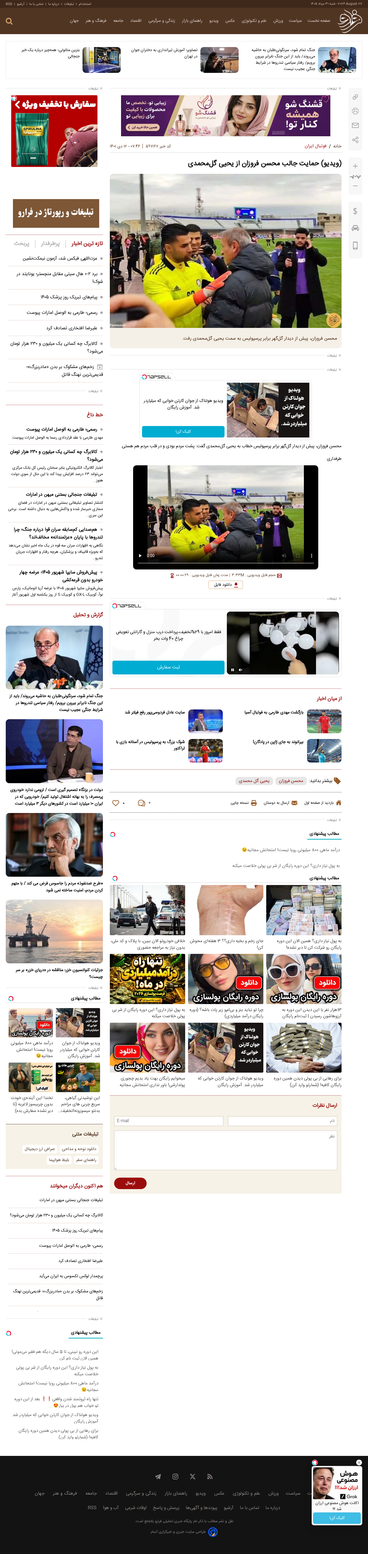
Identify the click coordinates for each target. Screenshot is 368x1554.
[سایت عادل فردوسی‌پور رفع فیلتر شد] (205, 721)
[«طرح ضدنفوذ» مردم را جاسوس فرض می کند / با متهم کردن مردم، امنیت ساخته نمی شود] (54, 845)
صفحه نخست (319, 20)
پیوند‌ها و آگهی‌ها (201, 1508)
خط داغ (95, 415)
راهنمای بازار (193, 20)
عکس (230, 20)
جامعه (118, 20)
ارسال (130, 1183)
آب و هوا (111, 1508)
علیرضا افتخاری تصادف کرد (71, 328)
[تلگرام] (158, 1476)
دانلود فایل (223, 584)
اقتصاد (136, 20)
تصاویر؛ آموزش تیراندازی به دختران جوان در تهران (164, 53)
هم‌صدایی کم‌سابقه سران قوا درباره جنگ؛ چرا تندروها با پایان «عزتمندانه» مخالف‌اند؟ (58, 533)
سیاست (295, 20)
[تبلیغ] (226, 115)
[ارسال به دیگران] (355, 125)
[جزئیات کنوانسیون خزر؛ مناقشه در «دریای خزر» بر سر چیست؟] (54, 931)
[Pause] (232, 669)
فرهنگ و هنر (97, 20)
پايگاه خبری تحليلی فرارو (173, 1521)
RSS (9, 4)
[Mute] (240, 669)
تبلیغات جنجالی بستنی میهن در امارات (61, 495)
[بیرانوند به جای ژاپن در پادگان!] (324, 751)
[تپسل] (144, 377)
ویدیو (214, 20)
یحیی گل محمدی (254, 781)
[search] (9, 21)
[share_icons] (355, 140)
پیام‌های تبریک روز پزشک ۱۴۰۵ (69, 297)
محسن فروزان (291, 781)
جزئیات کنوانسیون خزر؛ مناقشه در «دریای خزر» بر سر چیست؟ (59, 974)
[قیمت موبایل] (355, 247)
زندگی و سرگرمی (162, 20)
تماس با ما (36, 4)
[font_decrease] (355, 186)
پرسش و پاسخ (166, 1508)
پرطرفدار (50, 244)
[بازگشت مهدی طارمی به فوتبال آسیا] (324, 721)
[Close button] (359, 1462)
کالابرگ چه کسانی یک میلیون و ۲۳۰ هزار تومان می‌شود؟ (56, 456)
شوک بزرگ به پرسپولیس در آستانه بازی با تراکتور (150, 745)
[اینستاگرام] (175, 1476)
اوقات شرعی (136, 1508)
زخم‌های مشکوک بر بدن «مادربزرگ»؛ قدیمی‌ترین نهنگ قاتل (64, 371)
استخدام (85, 4)
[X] (192, 1476)
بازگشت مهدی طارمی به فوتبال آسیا (274, 712)
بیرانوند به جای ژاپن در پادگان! (278, 742)
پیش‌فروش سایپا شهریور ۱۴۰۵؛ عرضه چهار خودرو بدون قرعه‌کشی (61, 576)
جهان (75, 20)
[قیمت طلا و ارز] (355, 212)
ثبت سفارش (168, 667)
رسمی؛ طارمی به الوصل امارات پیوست (62, 313)
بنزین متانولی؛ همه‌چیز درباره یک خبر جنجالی (51, 53)
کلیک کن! (183, 431)
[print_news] (355, 111)
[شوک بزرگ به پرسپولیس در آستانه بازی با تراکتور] (205, 751)
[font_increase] (355, 166)
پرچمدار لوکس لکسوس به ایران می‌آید (71, 1276)
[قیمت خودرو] (355, 229)
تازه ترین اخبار (87, 244)
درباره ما (53, 4)
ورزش (278, 20)
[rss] (209, 1476)
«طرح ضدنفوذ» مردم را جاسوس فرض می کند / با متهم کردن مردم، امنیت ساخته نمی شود (57, 887)
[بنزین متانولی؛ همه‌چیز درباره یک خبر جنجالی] (102, 60)
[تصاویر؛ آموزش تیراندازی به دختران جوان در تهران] (219, 60)
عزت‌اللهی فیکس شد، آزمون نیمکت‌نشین (60, 258)
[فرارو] (349, 21)
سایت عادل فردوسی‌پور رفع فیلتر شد (155, 712)
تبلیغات (69, 4)
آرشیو (20, 4)
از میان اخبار (329, 699)
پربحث (21, 244)
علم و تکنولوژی (255, 20)
